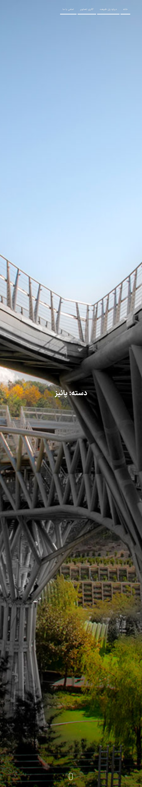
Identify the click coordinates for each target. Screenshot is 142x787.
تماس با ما (68, 9)
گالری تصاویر (87, 9)
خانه (125, 9)
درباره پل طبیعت (108, 9)
